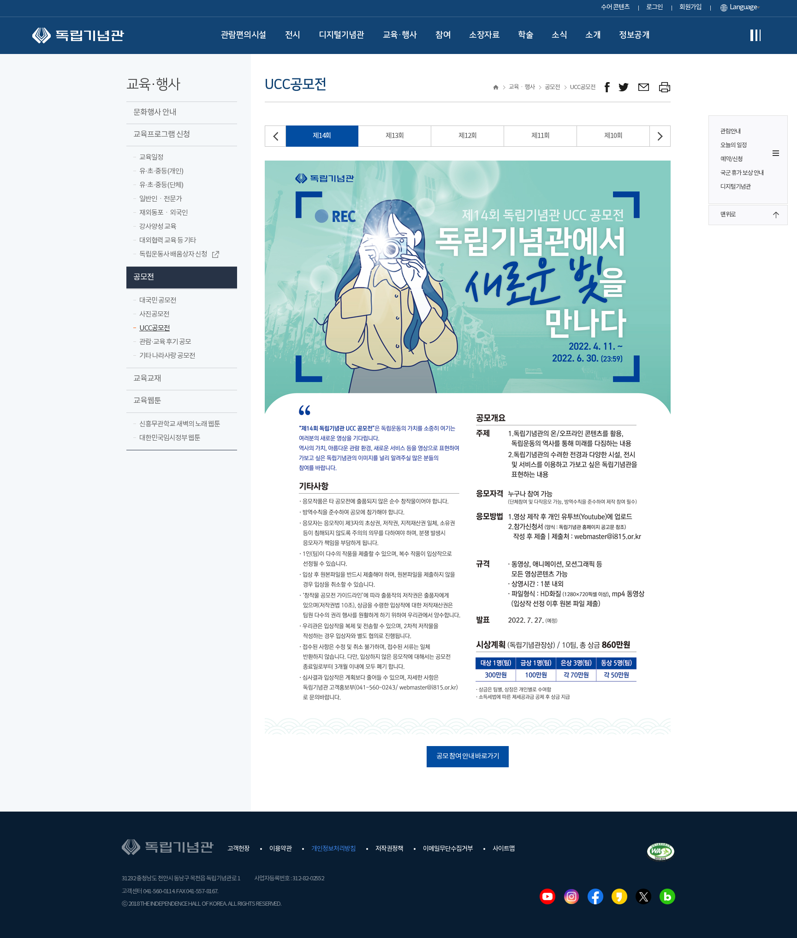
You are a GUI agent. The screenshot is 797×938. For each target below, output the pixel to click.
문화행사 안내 (154, 112)
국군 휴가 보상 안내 (742, 173)
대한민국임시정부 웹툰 (169, 438)
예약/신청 (731, 159)
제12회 (467, 136)
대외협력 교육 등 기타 (167, 241)
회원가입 (690, 7)
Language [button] (743, 7)
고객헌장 (238, 849)
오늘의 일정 (733, 145)
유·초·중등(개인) (161, 171)
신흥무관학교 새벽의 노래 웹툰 (179, 424)
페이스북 (595, 896)
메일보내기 (644, 87)
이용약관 (280, 849)
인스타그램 (571, 896)
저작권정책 (389, 849)
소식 (559, 35)
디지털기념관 (341, 35)
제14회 (322, 136)
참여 (443, 35)
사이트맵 (504, 849)
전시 (292, 35)
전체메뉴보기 (755, 35)
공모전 (143, 277)
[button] (660, 136)
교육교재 (147, 378)
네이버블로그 (667, 896)
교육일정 (151, 157)
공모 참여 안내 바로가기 (467, 756)
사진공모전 (154, 314)
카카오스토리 (619, 896)
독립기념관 (78, 35)
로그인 (654, 7)
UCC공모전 (154, 328)
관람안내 (730, 131)
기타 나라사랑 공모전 (167, 356)
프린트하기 (665, 87)
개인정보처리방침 (333, 849)
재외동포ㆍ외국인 (163, 213)
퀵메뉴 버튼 (775, 153)
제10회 (613, 136)
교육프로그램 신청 (161, 134)
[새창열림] (607, 87)
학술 (525, 35)
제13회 (395, 136)
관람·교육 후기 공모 (165, 342)
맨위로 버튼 (775, 215)
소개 (593, 35)
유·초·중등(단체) (161, 185)
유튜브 (547, 896)
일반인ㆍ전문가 (160, 199)
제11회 (540, 136)
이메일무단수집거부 (448, 849)
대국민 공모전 (157, 301)
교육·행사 (400, 35)
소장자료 (484, 35)
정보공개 (634, 35)
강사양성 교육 (157, 227)
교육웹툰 (147, 401)
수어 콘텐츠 (615, 7)
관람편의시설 (244, 35)
